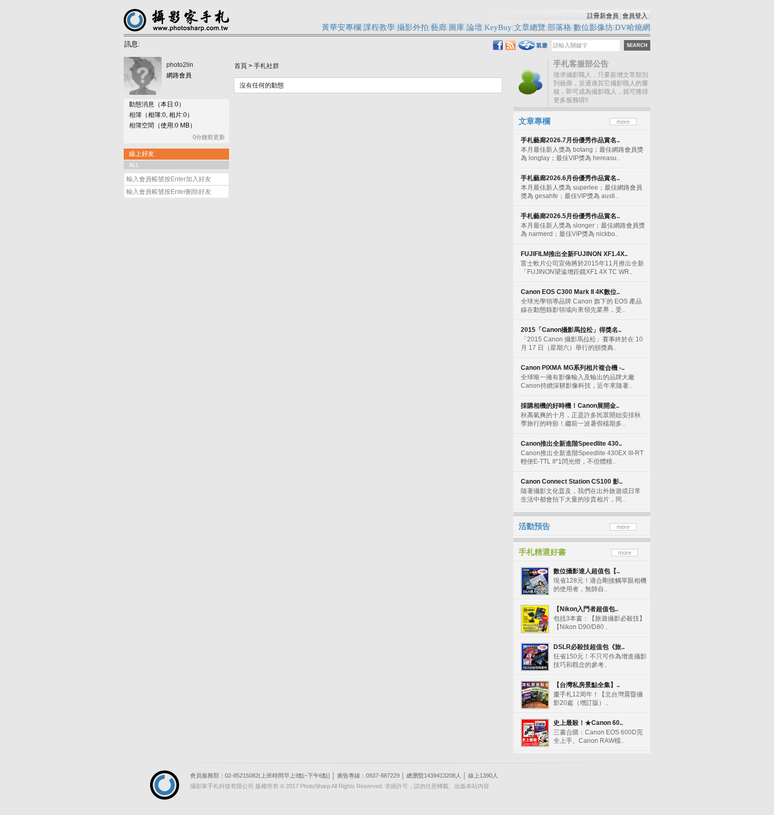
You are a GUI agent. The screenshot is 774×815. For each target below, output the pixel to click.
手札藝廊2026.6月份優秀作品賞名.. (570, 178)
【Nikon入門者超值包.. (585, 609)
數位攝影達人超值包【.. (586, 571)
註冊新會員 (603, 15)
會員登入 (635, 15)
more (623, 122)
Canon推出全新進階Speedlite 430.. (571, 443)
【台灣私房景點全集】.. (586, 685)
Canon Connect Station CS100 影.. (571, 481)
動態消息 (141, 104)
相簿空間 (141, 125)
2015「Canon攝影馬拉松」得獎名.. (571, 329)
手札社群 (266, 66)
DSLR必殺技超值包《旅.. (588, 647)
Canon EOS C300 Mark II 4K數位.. (570, 292)
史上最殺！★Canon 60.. (588, 722)
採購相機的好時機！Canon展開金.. (570, 405)
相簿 (135, 115)
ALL (134, 165)
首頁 (240, 66)
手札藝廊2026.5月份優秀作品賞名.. (570, 216)
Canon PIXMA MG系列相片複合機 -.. (572, 367)
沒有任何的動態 (262, 85)
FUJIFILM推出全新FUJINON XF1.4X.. (574, 254)
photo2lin (179, 64)
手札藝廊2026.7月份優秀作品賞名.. (570, 140)
